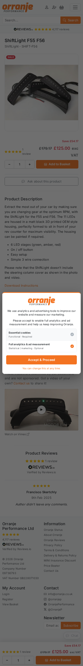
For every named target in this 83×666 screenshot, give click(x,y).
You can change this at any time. (41, 368)
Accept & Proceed (41, 360)
